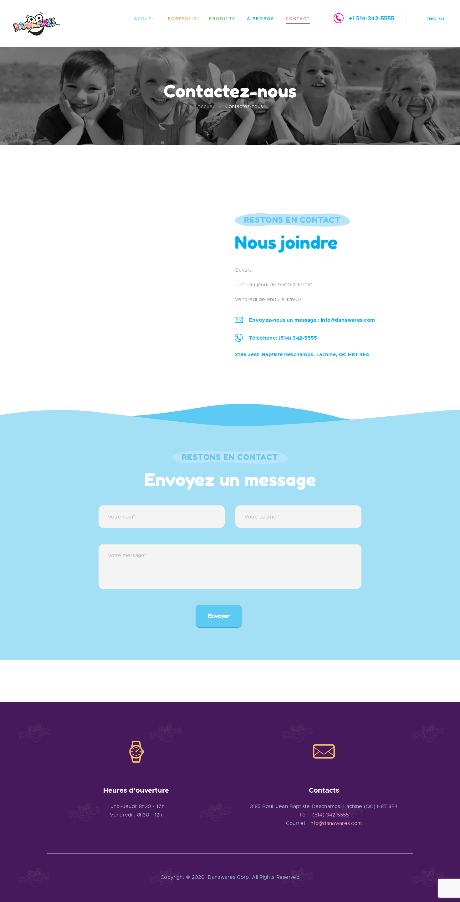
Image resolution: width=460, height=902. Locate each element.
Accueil (205, 106)
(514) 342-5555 (298, 338)
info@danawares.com (348, 320)
